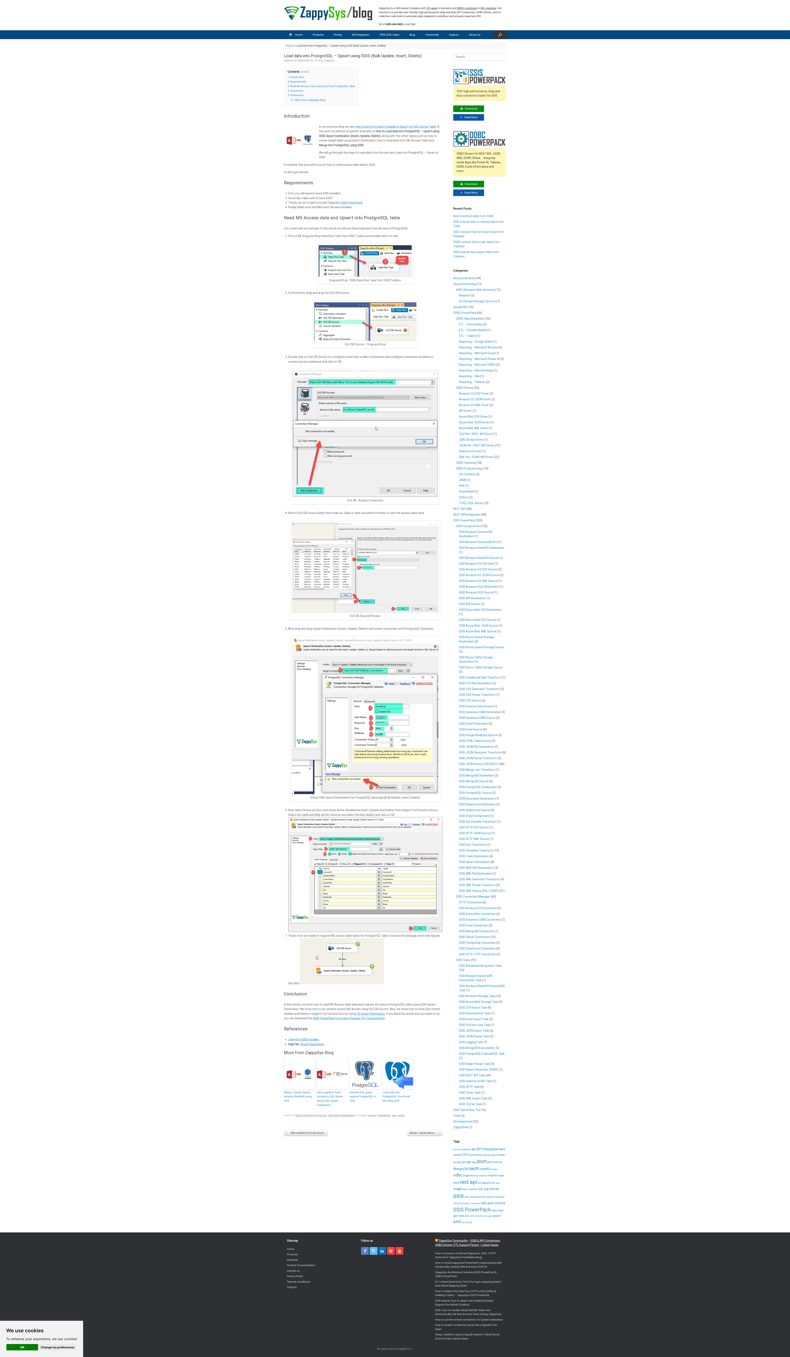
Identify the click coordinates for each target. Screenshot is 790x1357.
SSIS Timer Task (469, 1092)
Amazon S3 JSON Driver (475, 399)
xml (457, 1221)
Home (298, 34)
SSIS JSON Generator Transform (480, 752)
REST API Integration (466, 514)
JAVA (462, 480)
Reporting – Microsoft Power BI (479, 359)
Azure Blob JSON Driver (474, 422)
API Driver (465, 410)
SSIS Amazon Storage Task (477, 996)
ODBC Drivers (464, 387)
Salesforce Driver (470, 451)
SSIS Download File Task (474, 1013)
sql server (491, 1189)
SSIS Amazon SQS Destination (479, 586)
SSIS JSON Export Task (474, 1030)
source (473, 1189)
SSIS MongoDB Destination (476, 775)
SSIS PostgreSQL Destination (478, 787)
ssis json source (493, 1203)
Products (318, 34)
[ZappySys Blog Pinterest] (391, 1251)
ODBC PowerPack (464, 312)
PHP (462, 485)
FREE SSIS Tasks (389, 34)
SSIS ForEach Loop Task (474, 1025)
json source (494, 1162)
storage (488, 1216)
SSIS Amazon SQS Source (476, 592)
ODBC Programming (469, 468)
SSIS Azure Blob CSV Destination (480, 609)
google (457, 1162)
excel (486, 1154)
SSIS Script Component (474, 815)
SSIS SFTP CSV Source (474, 827)
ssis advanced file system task (482, 1197)
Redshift (464, 295)
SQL (480, 1189)
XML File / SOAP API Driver (476, 457)
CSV (465, 1155)
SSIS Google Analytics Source (478, 735)
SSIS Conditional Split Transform (480, 677)
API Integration (360, 34)
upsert (401, 1115)
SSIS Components (468, 526)
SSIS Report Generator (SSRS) (478, 1069)
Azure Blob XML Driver (473, 428)
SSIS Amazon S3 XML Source (478, 581)
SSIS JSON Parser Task (474, 1036)
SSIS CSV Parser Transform (477, 694)
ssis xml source (474, 1216)
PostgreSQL (384, 1115)
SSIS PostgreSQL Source (475, 792)
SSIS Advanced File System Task (480, 965)
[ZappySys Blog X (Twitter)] (374, 1251)
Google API (460, 307)
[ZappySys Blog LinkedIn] (382, 1251)
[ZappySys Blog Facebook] (365, 1251)
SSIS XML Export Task (473, 1098)
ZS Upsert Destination (371, 1013)
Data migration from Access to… (305, 1133)
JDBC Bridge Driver (471, 439)
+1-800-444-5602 (393, 24)
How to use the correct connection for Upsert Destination (469, 1319)
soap (457, 1189)
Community (432, 34)
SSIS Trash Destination (474, 856)
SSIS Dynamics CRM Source (477, 717)
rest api (468, 1182)
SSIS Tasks (463, 960)
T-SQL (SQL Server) (471, 503)
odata (494, 1169)
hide (304, 72)
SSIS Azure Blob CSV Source (477, 619)
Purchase (292, 1259)
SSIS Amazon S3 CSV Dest (476, 563)
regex (501, 1175)
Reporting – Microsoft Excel (477, 353)
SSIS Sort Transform (472, 844)
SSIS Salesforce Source (474, 810)
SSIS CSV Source (470, 700)
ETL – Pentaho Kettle (472, 330)
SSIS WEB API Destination (475, 867)
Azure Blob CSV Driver (473, 416)
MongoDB (460, 1169)
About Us (474, 34)
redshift (492, 1175)
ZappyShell (460, 1127)
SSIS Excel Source (470, 729)
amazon (466, 1149)
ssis (394, 1115)
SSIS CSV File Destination (475, 683)
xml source (467, 1222)
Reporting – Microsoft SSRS (477, 364)
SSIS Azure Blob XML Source (477, 631)
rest (456, 1183)
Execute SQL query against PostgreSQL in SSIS (363, 1096)
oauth (473, 1168)
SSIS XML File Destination (475, 873)
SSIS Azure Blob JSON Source (478, 625)
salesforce (488, 1182)
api (474, 1149)
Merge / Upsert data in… (425, 1133)
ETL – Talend (467, 335)
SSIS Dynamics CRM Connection (480, 919)
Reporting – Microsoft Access (478, 347)
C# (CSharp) (467, 474)
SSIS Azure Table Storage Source (481, 667)
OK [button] (22, 1347)
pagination (469, 1175)
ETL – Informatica (470, 324)
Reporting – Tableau (472, 382)
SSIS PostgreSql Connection (311, 1115)
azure (457, 1155)
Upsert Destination (312, 1044)
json (482, 1161)
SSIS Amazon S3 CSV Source (478, 569)
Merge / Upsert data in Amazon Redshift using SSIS (298, 1096)
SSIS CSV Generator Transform (479, 689)
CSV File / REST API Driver (476, 434)
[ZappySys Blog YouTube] (399, 1251)
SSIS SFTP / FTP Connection (477, 954)
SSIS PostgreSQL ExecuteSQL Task (482, 1053)
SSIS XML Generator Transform (479, 879)
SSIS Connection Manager (473, 896)
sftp (498, 1183)
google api (469, 1162)
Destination (475, 1155)
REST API (459, 508)
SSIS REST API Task (472, 1075)
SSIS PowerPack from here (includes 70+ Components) (349, 1018)
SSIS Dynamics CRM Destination (480, 712)
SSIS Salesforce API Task (475, 1081)
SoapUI (465, 1189)
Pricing (338, 34)
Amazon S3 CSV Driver (474, 393)
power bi (482, 1175)
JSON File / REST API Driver (476, 445)
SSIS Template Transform (476, 850)
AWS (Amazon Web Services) (475, 289)
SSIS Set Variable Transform (477, 821)
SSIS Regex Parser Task (474, 1063)
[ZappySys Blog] (328, 13)
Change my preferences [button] (57, 1347)
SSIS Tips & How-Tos (466, 1110)
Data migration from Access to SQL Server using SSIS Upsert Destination (330, 1099)
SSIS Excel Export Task (473, 1019)
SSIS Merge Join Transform (477, 769)
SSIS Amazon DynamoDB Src (478, 542)
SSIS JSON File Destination (476, 746)
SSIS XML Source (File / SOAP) (479, 890)
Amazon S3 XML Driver (474, 405)
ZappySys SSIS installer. (303, 1039)
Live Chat (410, 24)
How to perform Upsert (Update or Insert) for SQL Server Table (395, 126)
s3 (479, 1182)
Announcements (464, 278)
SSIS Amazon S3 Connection (478, 908)
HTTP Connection (470, 902)
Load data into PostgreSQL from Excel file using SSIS (396, 1096)
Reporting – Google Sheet (475, 341)
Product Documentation (301, 1265)
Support (454, 34)
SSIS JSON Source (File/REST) (478, 764)
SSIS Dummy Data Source (476, 706)
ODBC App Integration (470, 318)
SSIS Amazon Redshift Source (479, 557)
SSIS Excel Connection (473, 925)
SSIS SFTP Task (469, 1086)
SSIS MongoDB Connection (476, 931)
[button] (500, 34)
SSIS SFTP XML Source (474, 839)
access (372, 1115)
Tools (456, 1115)
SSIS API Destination (472, 598)
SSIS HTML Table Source (475, 741)
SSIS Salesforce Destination (477, 804)
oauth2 (485, 1169)
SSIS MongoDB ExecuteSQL (477, 1048)
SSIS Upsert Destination (341, 1115)
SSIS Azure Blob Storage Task (478, 1001)
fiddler (501, 1155)
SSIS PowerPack (351, 202)
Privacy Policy (295, 1276)
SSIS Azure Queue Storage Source (481, 647)
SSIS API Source (469, 604)
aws (502, 1149)
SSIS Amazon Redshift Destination (481, 547)
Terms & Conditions (298, 1281)
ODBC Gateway (466, 462)
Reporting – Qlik (469, 376)
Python (463, 497)
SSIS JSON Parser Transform (478, 758)
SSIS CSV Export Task (473, 1007)
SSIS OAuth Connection (474, 937)
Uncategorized (462, 1121)
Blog (412, 34)
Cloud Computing (464, 284)
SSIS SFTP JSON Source (475, 833)
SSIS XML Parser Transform (477, 885)
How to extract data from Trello (473, 216)
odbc (457, 1174)
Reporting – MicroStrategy (476, 370)
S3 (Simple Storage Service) (477, 301)
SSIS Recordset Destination (477, 798)
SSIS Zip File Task (470, 1104)
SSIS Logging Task (471, 1042)
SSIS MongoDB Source (473, 781)
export (493, 1155)
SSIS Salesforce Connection (477, 948)
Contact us (293, 1270)
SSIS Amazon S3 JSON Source (479, 575)
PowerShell (466, 491)
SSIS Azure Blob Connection (477, 914)
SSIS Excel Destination (473, 723)
